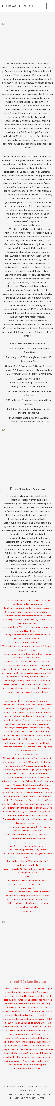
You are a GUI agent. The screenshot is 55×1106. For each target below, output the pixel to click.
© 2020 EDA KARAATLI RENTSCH (21, 1094)
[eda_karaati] (27, 24)
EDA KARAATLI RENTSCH (17, 6)
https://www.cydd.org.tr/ (27, 225)
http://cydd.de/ (37, 316)
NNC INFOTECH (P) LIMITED (30, 1098)
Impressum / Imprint (14, 1086)
